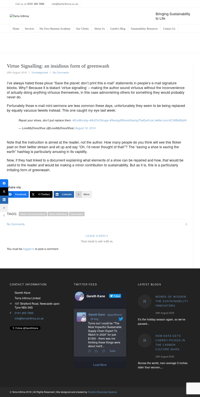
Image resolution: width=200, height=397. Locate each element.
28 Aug (94, 318)
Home (106, 43)
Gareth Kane (96, 314)
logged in (28, 249)
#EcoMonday (80, 120)
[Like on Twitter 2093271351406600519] (104, 351)
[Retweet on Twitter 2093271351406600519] (97, 351)
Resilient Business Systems (102, 391)
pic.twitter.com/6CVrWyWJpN (168, 120)
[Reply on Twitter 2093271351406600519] (90, 351)
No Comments (61, 72)
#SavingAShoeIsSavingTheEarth (130, 120)
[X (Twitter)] (4, 191)
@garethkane (114, 314)
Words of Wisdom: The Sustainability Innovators (171, 301)
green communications (33, 214)
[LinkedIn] (4, 200)
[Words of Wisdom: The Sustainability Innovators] (145, 301)
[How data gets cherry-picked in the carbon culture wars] (145, 340)
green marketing (58, 214)
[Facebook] (4, 183)
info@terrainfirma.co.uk (65, 4)
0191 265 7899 (24, 313)
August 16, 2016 (85, 128)
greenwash (77, 214)
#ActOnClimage (99, 120)
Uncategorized (122, 43)
